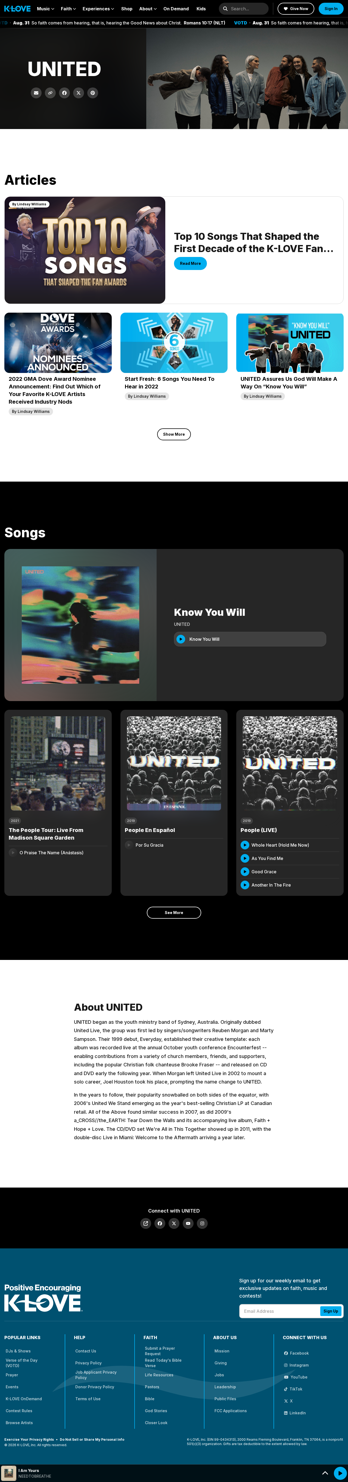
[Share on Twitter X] (78, 92)
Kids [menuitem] (201, 8)
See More (174, 912)
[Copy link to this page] (50, 92)
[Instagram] (202, 1223)
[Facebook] (159, 1223)
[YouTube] (188, 1223)
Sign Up (331, 1311)
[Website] (145, 1223)
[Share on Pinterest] (92, 92)
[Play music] (340, 1473)
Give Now (299, 8)
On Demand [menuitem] (176, 8)
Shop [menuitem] (126, 8)
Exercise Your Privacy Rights (29, 1439)
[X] (174, 1223)
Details (95, 852)
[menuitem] (45, 9)
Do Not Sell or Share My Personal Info (92, 1439)
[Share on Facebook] (64, 92)
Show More (174, 434)
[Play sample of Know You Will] (180, 639)
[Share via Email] (36, 92)
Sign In (331, 8)
